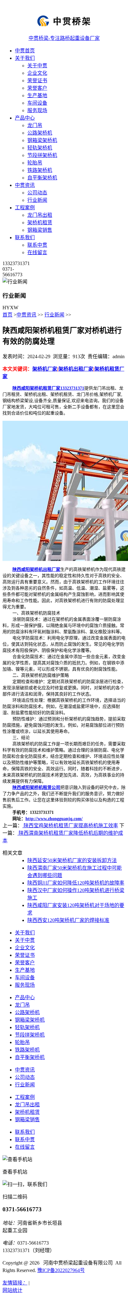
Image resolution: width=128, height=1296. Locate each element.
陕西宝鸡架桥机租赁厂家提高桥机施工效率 (70, 825)
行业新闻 (37, 200)
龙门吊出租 (39, 215)
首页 (7, 314)
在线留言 (37, 252)
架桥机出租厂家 (75, 369)
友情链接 (14, 1282)
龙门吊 (34, 125)
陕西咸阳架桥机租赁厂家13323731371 (48, 388)
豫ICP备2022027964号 (61, 1270)
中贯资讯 (25, 185)
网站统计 (12, 1290)
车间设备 (37, 103)
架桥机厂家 (44, 369)
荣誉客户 (37, 88)
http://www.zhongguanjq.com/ (54, 818)
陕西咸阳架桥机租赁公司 (36, 787)
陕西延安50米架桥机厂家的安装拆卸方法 (72, 860)
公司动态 (37, 192)
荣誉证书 (37, 80)
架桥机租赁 (39, 222)
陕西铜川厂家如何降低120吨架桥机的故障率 (75, 882)
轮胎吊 (34, 162)
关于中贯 (37, 65)
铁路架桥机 (39, 170)
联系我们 (25, 237)
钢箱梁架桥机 (42, 140)
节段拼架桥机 (42, 155)
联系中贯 (37, 245)
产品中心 (25, 118)
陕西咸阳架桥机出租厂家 (36, 569)
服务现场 (37, 110)
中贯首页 (25, 50)
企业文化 (37, 73)
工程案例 (25, 207)
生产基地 (37, 95)
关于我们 (25, 58)
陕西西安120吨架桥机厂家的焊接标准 (68, 920)
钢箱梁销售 (39, 230)
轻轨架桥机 (39, 147)
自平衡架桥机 (42, 177)
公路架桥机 (39, 132)
